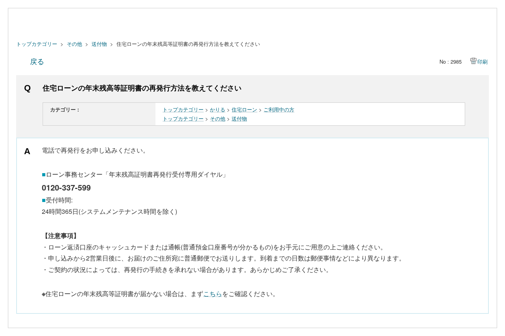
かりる (217, 109)
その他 (74, 43)
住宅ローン (244, 109)
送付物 (99, 43)
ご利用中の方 (279, 109)
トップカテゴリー (36, 43)
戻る (37, 61)
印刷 (482, 61)
